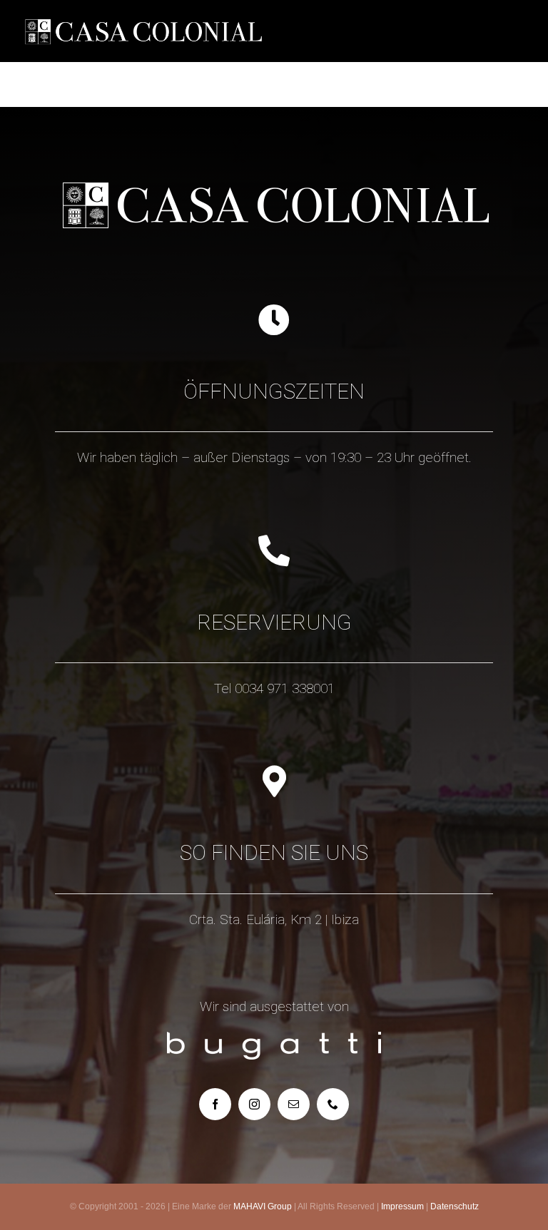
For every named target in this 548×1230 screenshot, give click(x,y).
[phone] (333, 1104)
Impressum (402, 1206)
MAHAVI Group (262, 1206)
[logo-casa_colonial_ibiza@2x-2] (142, 14)
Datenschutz (454, 1206)
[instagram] (254, 1104)
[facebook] (215, 1104)
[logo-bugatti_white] (274, 1038)
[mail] (294, 1104)
